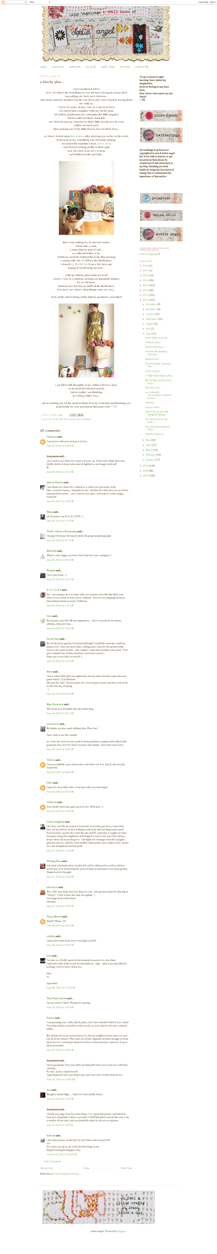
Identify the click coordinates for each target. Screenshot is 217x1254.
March (149, 450)
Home (87, 1168)
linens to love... (153, 359)
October (150, 314)
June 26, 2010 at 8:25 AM (60, 772)
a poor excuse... (153, 407)
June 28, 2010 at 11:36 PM (61, 988)
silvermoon (52, 887)
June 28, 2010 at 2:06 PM (60, 945)
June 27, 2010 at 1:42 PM (60, 877)
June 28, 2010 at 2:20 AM (60, 926)
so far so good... (153, 371)
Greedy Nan (53, 639)
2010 (146, 300)
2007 (146, 476)
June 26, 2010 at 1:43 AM (60, 628)
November (151, 309)
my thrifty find (79, 264)
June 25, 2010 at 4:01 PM (60, 472)
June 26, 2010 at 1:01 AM (60, 606)
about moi (58, 67)
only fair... (150, 403)
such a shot (103, 143)
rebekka (51, 936)
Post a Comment (52, 1161)
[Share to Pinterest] (82, 415)
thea (49, 956)
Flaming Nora (54, 861)
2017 (146, 271)
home (43, 67)
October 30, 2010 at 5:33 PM (62, 1154)
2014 (146, 280)
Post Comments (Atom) (66, 1174)
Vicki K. (51, 760)
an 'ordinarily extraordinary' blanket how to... (158, 395)
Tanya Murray (54, 917)
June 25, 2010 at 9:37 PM (60, 579)
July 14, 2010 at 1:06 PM (60, 1125)
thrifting (86, 419)
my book (91, 67)
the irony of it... (153, 388)
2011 (146, 295)
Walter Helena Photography (62, 531)
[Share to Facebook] (79, 415)
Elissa (50, 512)
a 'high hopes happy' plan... (159, 376)
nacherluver (53, 724)
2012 (146, 290)
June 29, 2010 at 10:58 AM (61, 1079)
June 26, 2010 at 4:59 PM (60, 811)
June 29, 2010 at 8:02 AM (60, 1050)
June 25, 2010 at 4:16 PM (60, 521)
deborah (51, 1136)
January (150, 460)
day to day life (55, 419)
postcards (74, 67)
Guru (49, 616)
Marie (50, 672)
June (148, 334)
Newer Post (47, 1168)
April (149, 445)
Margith (51, 570)
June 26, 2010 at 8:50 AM (60, 792)
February (151, 455)
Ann (49, 1090)
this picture (77, 136)
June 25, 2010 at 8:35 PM (60, 560)
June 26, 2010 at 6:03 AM (60, 749)
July (148, 329)
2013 (146, 285)
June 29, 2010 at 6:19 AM (60, 1007)
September (152, 319)
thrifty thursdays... (155, 347)
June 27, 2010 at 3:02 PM (60, 906)
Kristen (51, 1018)
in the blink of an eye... (157, 338)
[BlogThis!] (73, 415)
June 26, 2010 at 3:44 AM (60, 661)
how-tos (125, 67)
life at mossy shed (72, 419)
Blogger (121, 1231)
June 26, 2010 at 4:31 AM (60, 713)
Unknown (52, 437)
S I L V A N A (54, 590)
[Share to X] (76, 415)
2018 (146, 266)
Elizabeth (52, 551)
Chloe (50, 783)
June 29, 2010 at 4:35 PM (60, 1099)
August (150, 324)
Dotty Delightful (56, 822)
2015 (146, 275)
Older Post (126, 1168)
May (148, 440)
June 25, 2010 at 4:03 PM (60, 501)
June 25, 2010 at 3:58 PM (60, 446)
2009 (146, 466)
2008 (146, 471)
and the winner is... (155, 434)
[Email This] (71, 415)
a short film (142, 67)
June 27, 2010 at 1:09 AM (60, 851)
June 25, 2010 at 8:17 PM (60, 540)
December (151, 304)
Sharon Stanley (55, 482)
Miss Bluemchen (55, 704)
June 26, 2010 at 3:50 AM (60, 694)
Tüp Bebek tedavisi (57, 998)
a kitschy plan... (153, 342)
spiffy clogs (108, 67)
